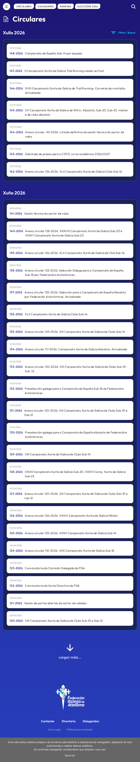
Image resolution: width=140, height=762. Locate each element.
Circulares (24, 6)
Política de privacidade (79, 729)
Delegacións (91, 721)
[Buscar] (133, 6)
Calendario (46, 6)
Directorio (68, 721)
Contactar (48, 721)
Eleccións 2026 (87, 6)
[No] (135, 750)
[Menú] (6, 6)
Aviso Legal (54, 729)
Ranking (65, 6)
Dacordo (70, 755)
